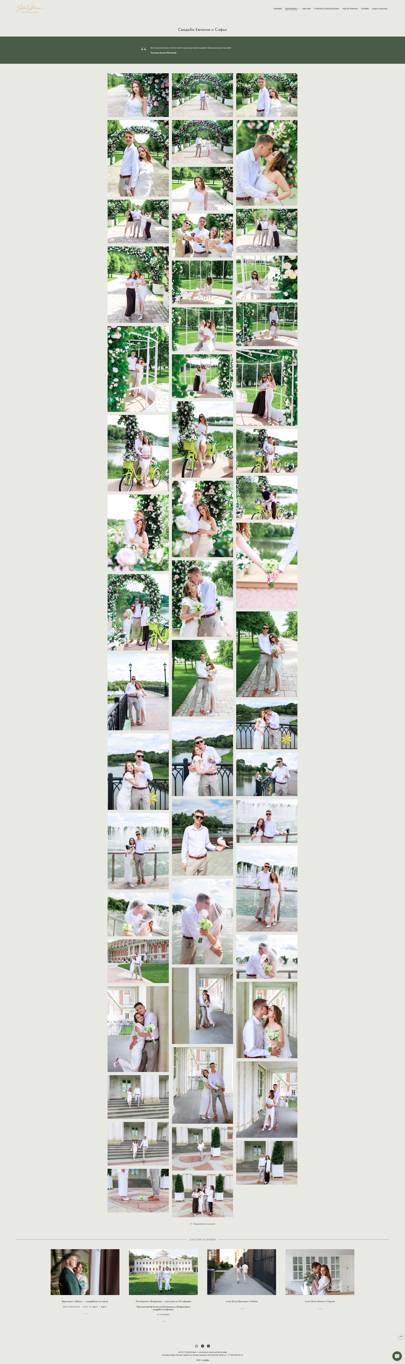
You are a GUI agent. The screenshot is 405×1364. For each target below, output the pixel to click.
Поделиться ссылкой (204, 1223)
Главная (278, 8)
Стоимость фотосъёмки (326, 8)
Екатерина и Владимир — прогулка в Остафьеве (163, 1301)
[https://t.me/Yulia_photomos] (202, 1346)
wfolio (206, 1360)
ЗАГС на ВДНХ (90, 1306)
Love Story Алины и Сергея (320, 1301)
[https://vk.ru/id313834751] (208, 1346)
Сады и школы (379, 8)
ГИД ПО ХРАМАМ (350, 8)
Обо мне (306, 8)
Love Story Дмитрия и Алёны (242, 1301)
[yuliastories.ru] (30, 8)
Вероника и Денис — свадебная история (85, 1301)
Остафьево (163, 1314)
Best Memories (71, 1306)
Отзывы (365, 8)
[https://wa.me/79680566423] (196, 1346)
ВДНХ (104, 1306)
